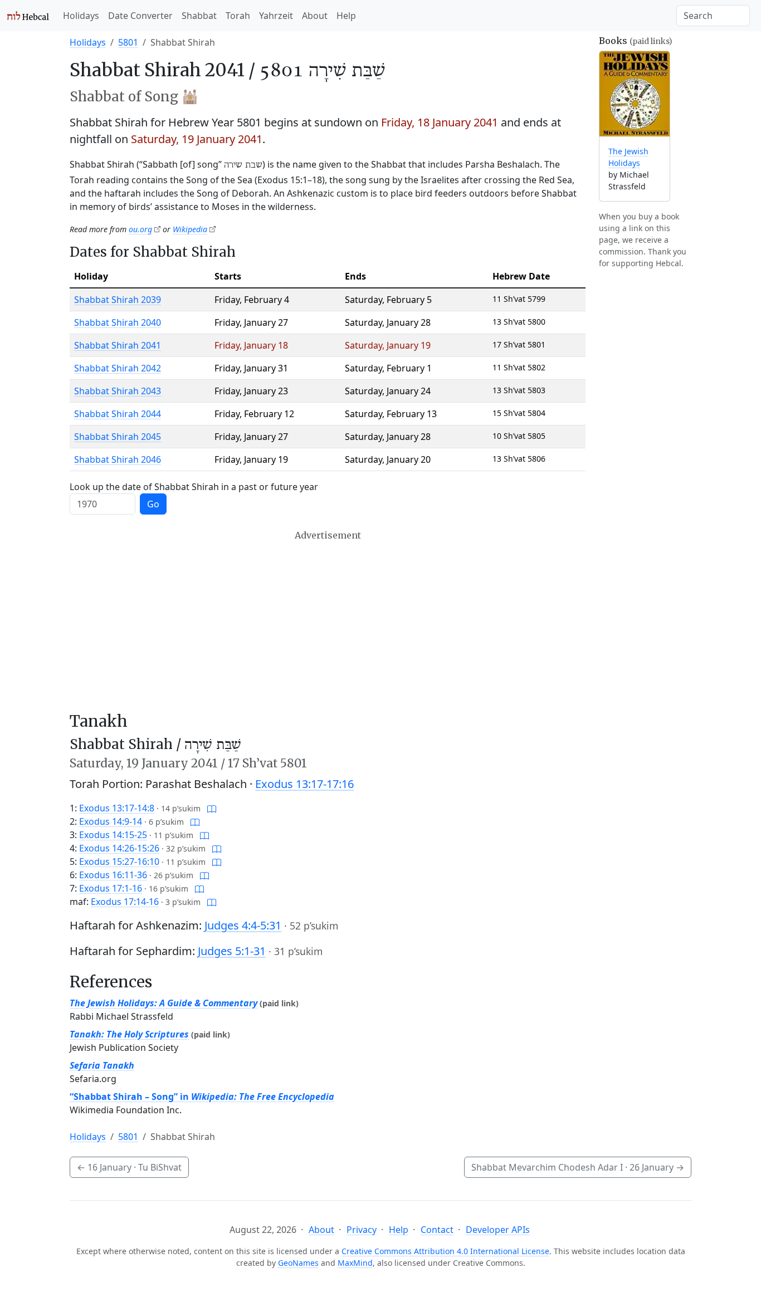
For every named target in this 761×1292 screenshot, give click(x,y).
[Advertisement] (328, 621)
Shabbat (199, 15)
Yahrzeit (276, 15)
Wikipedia (190, 229)
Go (153, 504)
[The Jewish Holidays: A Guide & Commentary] (634, 93)
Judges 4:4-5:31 (242, 925)
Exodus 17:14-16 (125, 901)
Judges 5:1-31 (232, 950)
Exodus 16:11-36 (113, 875)
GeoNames (298, 1262)
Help (346, 15)
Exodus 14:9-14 (110, 821)
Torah (238, 15)
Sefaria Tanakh (102, 1065)
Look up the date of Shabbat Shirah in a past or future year (194, 487)
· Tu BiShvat (129, 1167)
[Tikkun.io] (211, 808)
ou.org (140, 229)
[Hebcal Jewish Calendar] (28, 15)
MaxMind (355, 1262)
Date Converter (140, 15)
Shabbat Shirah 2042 (117, 368)
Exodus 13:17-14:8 (116, 808)
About (315, 15)
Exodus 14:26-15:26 (119, 848)
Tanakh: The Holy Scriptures (129, 1034)
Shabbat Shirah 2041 (117, 345)
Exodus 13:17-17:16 (304, 783)
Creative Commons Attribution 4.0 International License (445, 1251)
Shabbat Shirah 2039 (117, 299)
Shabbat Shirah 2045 (117, 436)
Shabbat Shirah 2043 (117, 391)
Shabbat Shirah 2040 (117, 322)
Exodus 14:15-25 (113, 835)
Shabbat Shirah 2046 (117, 459)
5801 (128, 42)
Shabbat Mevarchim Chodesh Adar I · (577, 1167)
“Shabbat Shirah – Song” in (202, 1096)
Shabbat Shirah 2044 (117, 414)
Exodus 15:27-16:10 (119, 861)
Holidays (81, 15)
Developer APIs (498, 1230)
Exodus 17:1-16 (110, 888)
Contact (437, 1230)
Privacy (362, 1230)
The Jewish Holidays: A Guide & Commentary (163, 1003)
